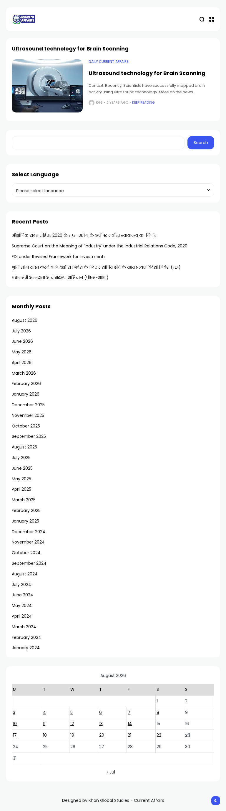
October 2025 (26, 426)
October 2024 (26, 553)
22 (159, 735)
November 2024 (28, 542)
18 (45, 735)
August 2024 (25, 574)
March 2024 (24, 627)
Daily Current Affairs (109, 61)
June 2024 (22, 595)
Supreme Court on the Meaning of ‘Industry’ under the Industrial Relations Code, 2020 (99, 246)
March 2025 (24, 500)
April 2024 (22, 616)
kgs (99, 102)
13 (101, 724)
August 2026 (24, 320)
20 (101, 735)
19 (72, 735)
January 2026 (25, 394)
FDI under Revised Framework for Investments (59, 257)
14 (130, 724)
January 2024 (26, 648)
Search (201, 143)
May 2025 (21, 479)
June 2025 (22, 468)
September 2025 (29, 436)
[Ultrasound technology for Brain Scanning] (47, 86)
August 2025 (24, 447)
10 (15, 724)
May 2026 (21, 352)
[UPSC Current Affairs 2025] (23, 19)
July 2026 (21, 331)
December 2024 (28, 532)
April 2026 (21, 362)
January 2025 (25, 521)
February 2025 (26, 510)
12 (72, 724)
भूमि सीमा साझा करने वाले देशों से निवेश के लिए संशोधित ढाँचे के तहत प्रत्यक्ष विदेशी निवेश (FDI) (96, 267)
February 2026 (26, 383)
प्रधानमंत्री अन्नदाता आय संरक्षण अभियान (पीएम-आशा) (60, 277)
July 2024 (21, 585)
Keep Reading (143, 102)
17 (15, 735)
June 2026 (22, 341)
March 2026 (24, 373)
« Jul (111, 772)
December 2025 (28, 405)
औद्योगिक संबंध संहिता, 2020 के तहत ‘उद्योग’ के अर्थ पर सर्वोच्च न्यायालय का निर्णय (84, 235)
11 (44, 724)
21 (129, 735)
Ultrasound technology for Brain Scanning (147, 73)
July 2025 (21, 458)
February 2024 (26, 637)
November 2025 (28, 415)
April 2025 (21, 489)
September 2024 (29, 563)
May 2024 (22, 605)
